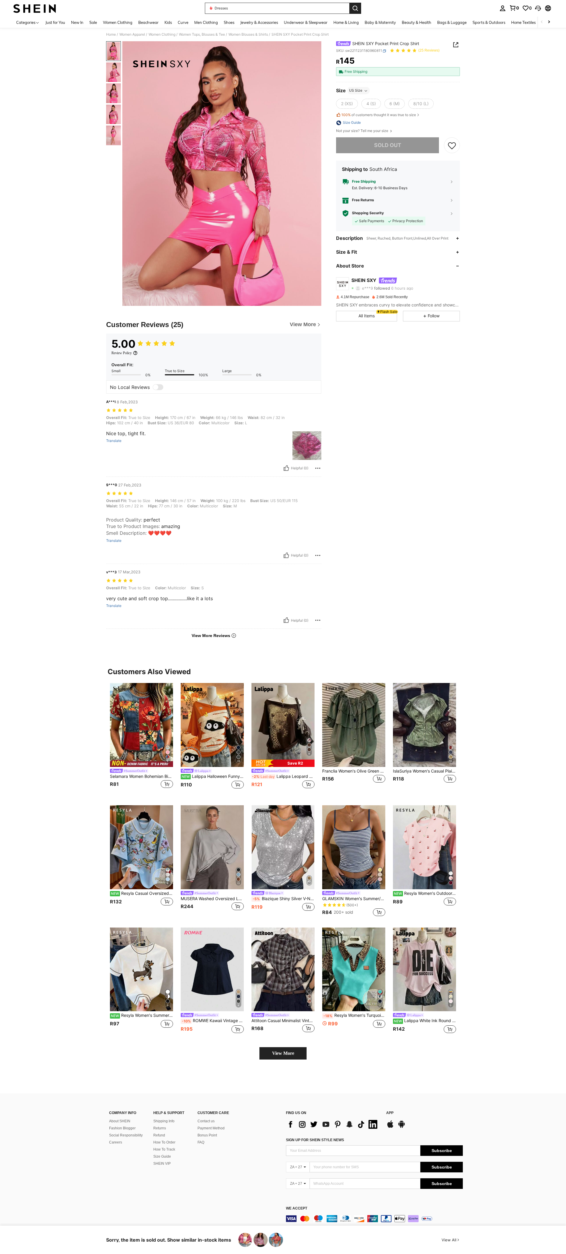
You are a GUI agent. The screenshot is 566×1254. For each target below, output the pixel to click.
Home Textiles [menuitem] (523, 22)
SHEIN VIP (162, 1163)
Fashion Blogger (122, 1128)
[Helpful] (286, 468)
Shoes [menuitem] (229, 22)
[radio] (347, 104)
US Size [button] (355, 90)
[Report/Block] (317, 468)
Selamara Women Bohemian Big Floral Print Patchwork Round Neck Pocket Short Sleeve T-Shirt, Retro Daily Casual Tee (141, 776)
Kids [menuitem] (168, 22)
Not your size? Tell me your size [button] (362, 131)
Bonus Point (207, 1135)
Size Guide (162, 1156)
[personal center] (502, 8)
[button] (538, 8)
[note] (283, 763)
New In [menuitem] (77, 22)
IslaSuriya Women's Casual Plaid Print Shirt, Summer (424, 771)
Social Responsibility (126, 1135)
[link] (514, 7)
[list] (333, 1124)
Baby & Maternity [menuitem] (380, 22)
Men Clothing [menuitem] (206, 22)
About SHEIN (119, 1121)
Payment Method (211, 1128)
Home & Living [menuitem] (346, 22)
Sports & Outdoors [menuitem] (489, 22)
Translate (113, 441)
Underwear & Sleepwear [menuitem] (306, 22)
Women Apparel (132, 34)
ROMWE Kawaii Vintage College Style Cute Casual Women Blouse (213, 1020)
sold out (387, 145)
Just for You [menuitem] (55, 22)
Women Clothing (162, 34)
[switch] (158, 387)
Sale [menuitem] (93, 22)
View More (283, 1053)
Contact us (206, 1121)
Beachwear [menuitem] (148, 22)
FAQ (201, 1142)
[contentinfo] (374, 1218)
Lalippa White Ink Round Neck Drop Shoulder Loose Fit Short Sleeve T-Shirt (425, 1020)
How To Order (164, 1142)
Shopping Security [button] (368, 213)
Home (111, 34)
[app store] (390, 1127)
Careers (115, 1142)
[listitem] (141, 739)
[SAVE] (452, 145)
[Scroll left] (542, 22)
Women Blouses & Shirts (248, 34)
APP (390, 1113)
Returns (159, 1128)
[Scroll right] (549, 22)
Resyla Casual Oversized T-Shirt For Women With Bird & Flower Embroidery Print (142, 893)
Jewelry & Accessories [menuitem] (259, 22)
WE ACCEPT (296, 1208)
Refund (159, 1135)
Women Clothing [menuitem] (117, 22)
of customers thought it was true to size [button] (378, 115)
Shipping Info (164, 1121)
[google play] (401, 1127)
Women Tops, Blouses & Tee (202, 34)
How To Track (164, 1149)
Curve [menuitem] (183, 22)
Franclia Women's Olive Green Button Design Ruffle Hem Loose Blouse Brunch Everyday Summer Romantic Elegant (353, 771)
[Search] (355, 8)
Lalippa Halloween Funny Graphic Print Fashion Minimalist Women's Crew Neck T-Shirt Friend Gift (213, 776)
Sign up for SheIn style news (315, 1140)
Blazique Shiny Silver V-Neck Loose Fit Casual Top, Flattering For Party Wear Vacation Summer (284, 898)
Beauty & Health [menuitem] (416, 22)
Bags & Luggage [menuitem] (452, 22)
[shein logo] (34, 8)
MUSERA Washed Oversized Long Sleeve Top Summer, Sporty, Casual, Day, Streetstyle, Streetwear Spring (212, 898)
